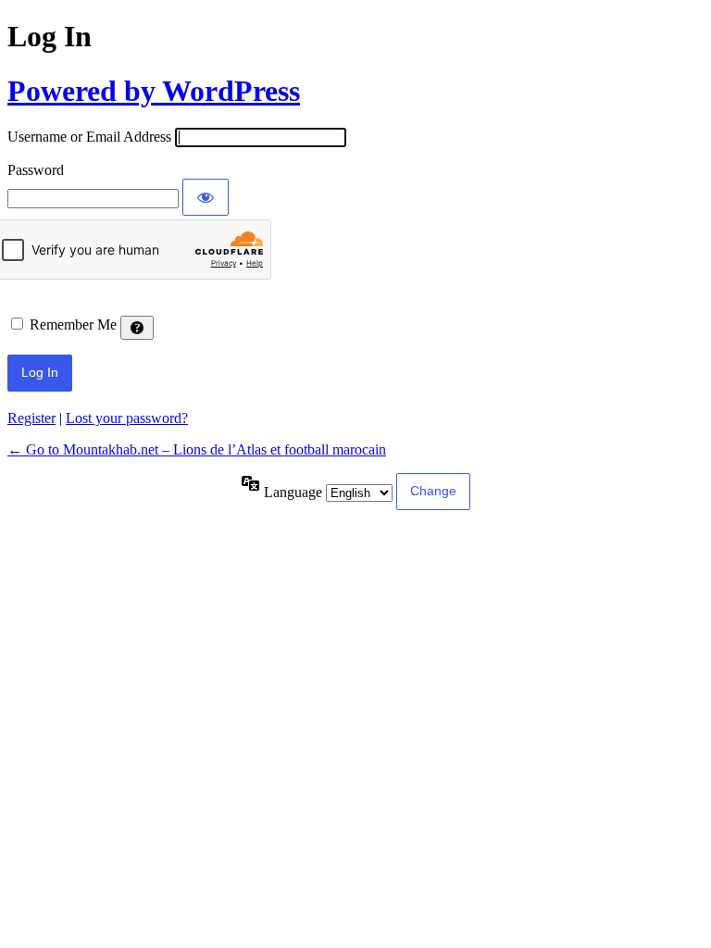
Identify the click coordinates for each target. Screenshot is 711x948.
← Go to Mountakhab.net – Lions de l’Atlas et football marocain (196, 449)
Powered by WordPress (153, 90)
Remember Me (73, 324)
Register (31, 418)
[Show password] (205, 197)
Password (35, 170)
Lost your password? (127, 418)
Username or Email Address (89, 136)
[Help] (137, 328)
